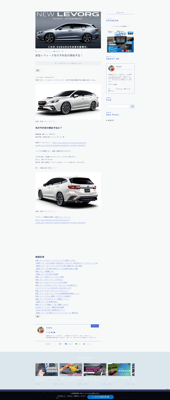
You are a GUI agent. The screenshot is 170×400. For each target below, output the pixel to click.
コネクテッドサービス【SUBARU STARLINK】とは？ (53, 288)
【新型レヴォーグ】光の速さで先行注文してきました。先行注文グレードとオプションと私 (66, 263)
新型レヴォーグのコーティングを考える (49, 279)
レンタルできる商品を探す (99, 397)
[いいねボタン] (37, 70)
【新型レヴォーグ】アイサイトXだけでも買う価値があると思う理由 (58, 266)
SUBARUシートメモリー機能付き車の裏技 (49, 307)
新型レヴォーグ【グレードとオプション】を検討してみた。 (55, 260)
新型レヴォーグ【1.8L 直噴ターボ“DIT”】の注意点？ (53, 296)
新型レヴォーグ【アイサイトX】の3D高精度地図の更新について (57, 293)
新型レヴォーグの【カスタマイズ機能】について (52, 299)
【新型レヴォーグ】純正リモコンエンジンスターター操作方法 (56, 313)
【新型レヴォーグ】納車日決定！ (46, 302)
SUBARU (57, 51)
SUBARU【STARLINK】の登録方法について (50, 310)
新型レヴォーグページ (47, 121)
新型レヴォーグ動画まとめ (44, 271)
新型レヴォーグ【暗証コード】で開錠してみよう (52, 304)
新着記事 (111, 120)
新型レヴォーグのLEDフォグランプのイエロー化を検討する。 (56, 285)
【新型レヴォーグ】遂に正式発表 (46, 274)
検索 (132, 106)
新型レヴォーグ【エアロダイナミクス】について (52, 291)
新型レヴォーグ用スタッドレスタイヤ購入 (49, 277)
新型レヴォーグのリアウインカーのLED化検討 (51, 282)
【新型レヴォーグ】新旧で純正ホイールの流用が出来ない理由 (56, 269)
